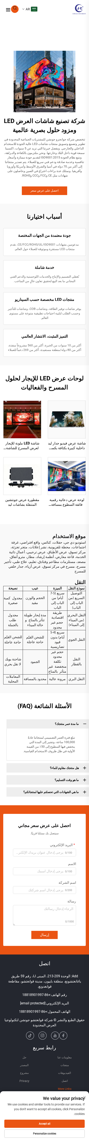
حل (24, 1057)
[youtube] (55, 1035)
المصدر (24, 1065)
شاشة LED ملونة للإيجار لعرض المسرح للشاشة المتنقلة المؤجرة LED (22, 446)
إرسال (44, 935)
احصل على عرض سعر (44, 190)
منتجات (64, 1065)
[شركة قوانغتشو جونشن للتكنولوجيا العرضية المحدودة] (79, 9)
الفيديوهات (64, 1072)
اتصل (65, 1080)
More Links (65, 1088)
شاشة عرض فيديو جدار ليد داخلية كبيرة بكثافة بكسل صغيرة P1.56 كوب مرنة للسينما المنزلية (67, 446)
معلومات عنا (64, 1057)
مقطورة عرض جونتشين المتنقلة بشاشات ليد (22, 502)
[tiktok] (30, 1035)
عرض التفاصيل (66, 419)
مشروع (24, 1072)
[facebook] (63, 1035)
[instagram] (42, 1035)
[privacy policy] (24, 1081)
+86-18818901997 (36, 995)
